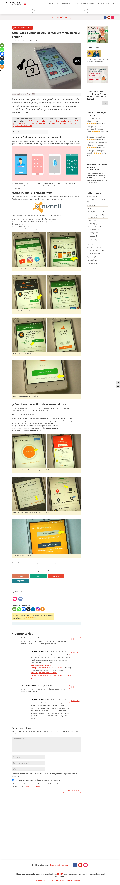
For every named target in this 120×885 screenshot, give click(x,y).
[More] (42, 609)
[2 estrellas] (29, 618)
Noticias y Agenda (93, 247)
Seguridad (90, 257)
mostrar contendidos (40, 132)
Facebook (93, 229)
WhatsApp (90, 263)
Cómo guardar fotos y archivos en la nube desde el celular (97, 129)
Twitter (92, 236)
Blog (50, 4)
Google (90, 220)
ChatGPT (38, 576)
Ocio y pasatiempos (94, 250)
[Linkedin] (33, 609)
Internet (91, 224)
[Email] (14, 609)
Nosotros (110, 4)
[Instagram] (38, 609)
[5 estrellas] (35, 618)
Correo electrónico (95, 217)
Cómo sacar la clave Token (96, 137)
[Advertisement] (46, 832)
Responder (75, 639)
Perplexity (20, 581)
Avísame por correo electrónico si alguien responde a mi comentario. (38, 780)
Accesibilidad (91, 196)
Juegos (99, 4)
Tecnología (90, 260)
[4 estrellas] (33, 618)
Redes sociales (93, 227)
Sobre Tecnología (63, 4)
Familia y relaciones (94, 212)
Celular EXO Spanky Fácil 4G (96, 199)
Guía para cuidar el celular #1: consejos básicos (46, 122)
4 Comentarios (32, 40)
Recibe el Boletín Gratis (59, 17)
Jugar (88, 244)
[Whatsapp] (19, 609)
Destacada (90, 208)
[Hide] (1, 70)
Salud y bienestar (93, 254)
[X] (28, 609)
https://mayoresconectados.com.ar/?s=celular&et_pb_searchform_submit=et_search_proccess (51, 675)
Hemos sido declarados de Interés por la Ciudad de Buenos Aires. (60, 880)
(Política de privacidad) (34, 786)
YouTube (91, 240)
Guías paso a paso (18, 40)
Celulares (90, 205)
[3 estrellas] (31, 618)
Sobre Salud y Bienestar (83, 4)
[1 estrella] (27, 618)
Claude (20, 576)
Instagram (93, 233)
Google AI (56, 576)
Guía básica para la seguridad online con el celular (50, 121)
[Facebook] (24, 609)
